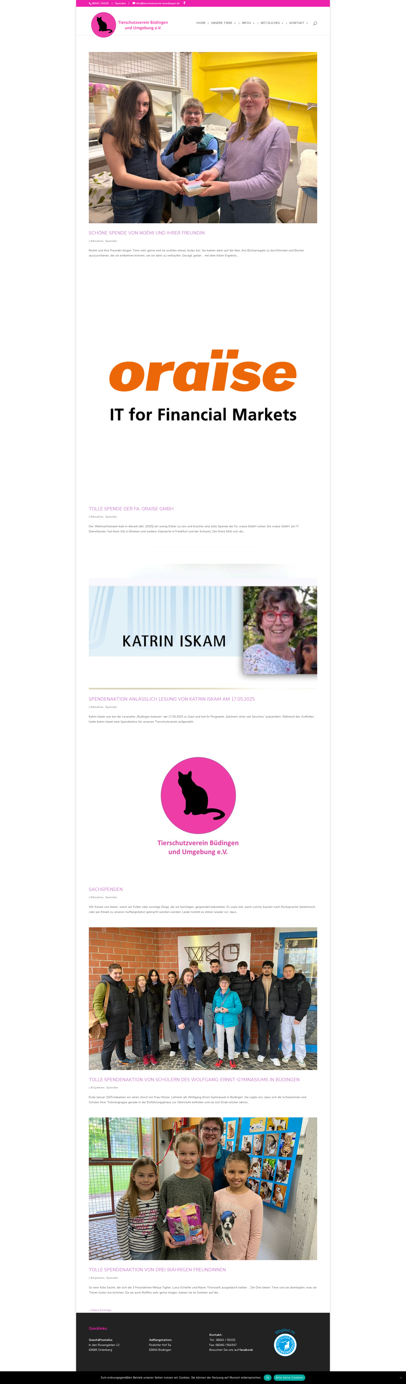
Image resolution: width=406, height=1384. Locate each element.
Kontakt (296, 23)
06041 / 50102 (100, 3)
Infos (246, 23)
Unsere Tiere (221, 23)
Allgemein (98, 1087)
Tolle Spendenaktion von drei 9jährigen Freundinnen (157, 1270)
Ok (268, 1377)
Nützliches (270, 23)
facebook (246, 1350)
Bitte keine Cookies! (289, 1377)
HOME (201, 23)
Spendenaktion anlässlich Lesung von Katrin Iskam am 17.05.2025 (172, 699)
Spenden (120, 3)
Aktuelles (97, 241)
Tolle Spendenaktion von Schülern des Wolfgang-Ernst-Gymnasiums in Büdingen (194, 1080)
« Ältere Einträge (100, 1310)
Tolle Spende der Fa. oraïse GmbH (131, 509)
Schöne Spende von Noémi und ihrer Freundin (147, 233)
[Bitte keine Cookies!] (401, 1378)
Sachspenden (106, 889)
